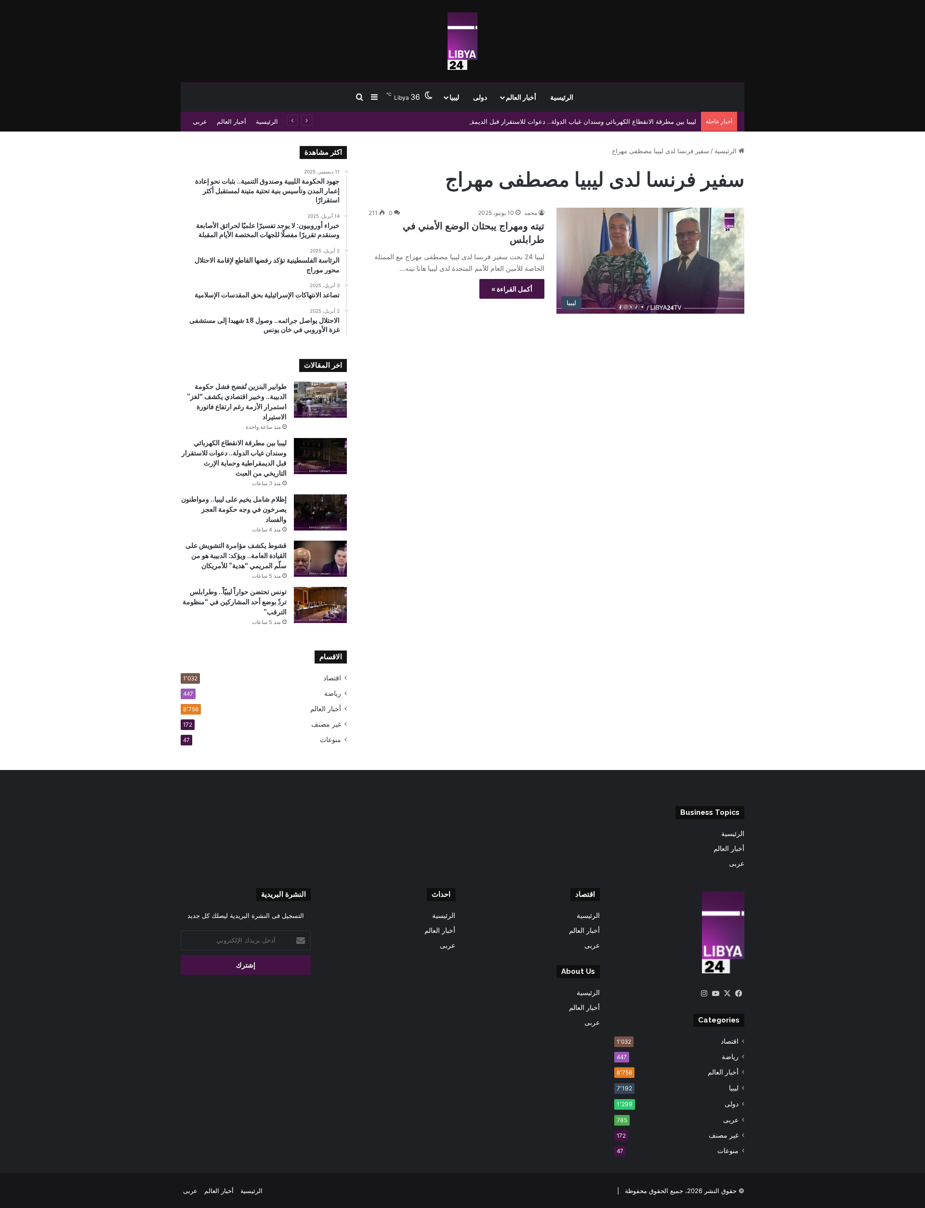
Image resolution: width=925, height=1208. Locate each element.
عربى (200, 121)
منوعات (330, 739)
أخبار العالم (521, 97)
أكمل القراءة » (511, 289)
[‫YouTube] (715, 993)
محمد (530, 212)
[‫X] (727, 993)
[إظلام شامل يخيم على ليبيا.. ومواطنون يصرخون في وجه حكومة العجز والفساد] (320, 512)
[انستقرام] (704, 993)
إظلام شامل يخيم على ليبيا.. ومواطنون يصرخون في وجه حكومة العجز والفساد (234, 509)
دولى (480, 97)
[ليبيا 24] (462, 41)
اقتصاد (332, 678)
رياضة (332, 693)
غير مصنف (326, 724)
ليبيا (454, 97)
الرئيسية (561, 97)
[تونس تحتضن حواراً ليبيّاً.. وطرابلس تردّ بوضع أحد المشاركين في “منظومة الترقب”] (320, 605)
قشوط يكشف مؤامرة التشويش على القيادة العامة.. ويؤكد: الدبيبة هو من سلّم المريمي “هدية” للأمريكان (236, 556)
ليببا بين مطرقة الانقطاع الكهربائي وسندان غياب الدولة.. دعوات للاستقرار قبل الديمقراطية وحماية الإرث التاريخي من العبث (533, 121)
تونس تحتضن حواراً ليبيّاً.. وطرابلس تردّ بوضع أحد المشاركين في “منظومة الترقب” (235, 602)
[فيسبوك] (738, 993)
